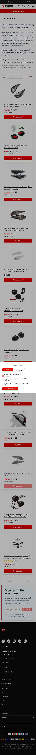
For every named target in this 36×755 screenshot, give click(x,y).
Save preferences (11, 389)
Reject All (19, 370)
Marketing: (8, 385)
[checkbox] (3, 376)
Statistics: (7, 380)
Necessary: (8, 376)
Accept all (8, 370)
